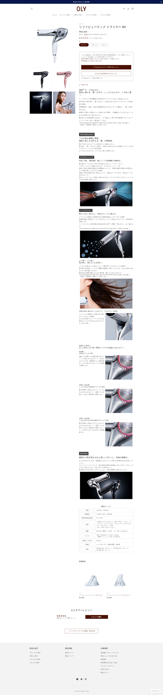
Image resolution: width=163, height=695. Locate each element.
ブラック (94, 45)
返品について (69, 652)
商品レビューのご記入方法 (109, 656)
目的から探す (34, 656)
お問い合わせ (105, 669)
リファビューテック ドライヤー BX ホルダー (91, 595)
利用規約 (103, 659)
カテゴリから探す (35, 659)
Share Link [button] (84, 84)
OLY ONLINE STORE (83, 691)
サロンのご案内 (34, 662)
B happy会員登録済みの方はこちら (106, 73)
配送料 (86, 34)
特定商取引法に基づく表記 (109, 662)
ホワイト (84, 45)
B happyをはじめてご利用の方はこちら (106, 67)
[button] (32, 9)
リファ (81, 24)
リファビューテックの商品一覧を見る (82, 631)
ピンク (104, 45)
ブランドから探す (35, 652)
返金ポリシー (105, 672)
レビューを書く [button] (96, 617)
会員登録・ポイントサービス (110, 652)
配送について (69, 656)
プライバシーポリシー (107, 666)
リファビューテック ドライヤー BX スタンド (119, 595)
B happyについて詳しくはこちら (91, 60)
